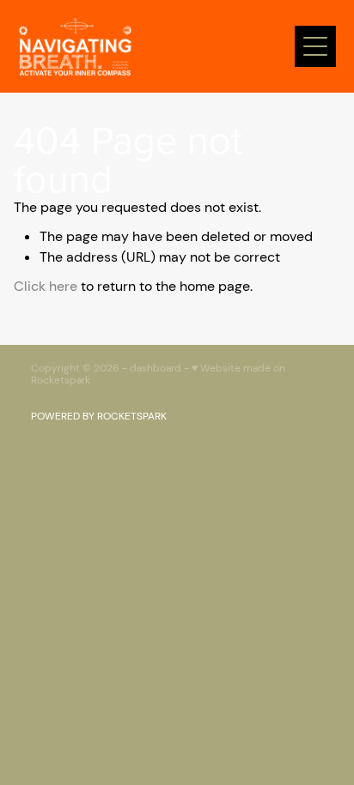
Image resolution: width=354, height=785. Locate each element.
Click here (45, 286)
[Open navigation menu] (315, 46)
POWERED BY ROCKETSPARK (99, 416)
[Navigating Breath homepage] (157, 46)
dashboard (155, 368)
